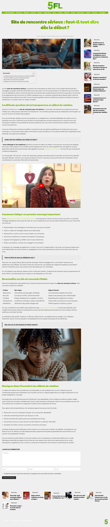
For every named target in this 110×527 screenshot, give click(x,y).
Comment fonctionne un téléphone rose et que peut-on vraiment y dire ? (100, 56)
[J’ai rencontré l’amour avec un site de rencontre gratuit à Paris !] (90, 495)
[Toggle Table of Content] (33, 73)
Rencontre (43, 36)
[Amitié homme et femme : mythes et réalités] (87, 43)
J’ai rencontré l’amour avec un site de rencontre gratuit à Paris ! (101, 498)
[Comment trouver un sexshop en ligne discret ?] (87, 98)
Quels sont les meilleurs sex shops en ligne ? (37, 497)
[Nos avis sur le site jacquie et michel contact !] (69, 495)
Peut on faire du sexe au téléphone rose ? (59, 497)
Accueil (38, 36)
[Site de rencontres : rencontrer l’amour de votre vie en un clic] (87, 66)
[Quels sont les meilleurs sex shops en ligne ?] (26, 495)
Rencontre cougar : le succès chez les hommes (16, 507)
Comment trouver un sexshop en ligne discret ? (99, 99)
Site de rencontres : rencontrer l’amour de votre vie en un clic (100, 67)
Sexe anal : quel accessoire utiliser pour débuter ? (15, 497)
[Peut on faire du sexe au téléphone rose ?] (47, 495)
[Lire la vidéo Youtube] (41, 185)
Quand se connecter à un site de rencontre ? (99, 78)
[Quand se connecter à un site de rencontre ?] (87, 77)
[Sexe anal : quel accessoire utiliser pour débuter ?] (5, 495)
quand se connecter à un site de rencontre (21, 218)
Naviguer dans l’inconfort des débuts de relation (16, 81)
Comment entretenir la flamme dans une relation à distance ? (100, 89)
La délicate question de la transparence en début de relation (19, 76)
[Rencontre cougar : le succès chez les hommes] (5, 506)
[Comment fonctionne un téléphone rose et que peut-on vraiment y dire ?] (87, 54)
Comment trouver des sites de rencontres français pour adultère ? (100, 111)
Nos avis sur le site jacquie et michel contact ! (79, 497)
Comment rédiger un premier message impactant (16, 77)
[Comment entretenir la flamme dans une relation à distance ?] (87, 87)
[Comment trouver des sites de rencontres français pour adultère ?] (87, 109)
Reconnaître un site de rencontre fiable (14, 79)
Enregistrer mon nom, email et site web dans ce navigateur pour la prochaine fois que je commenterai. (32, 473)
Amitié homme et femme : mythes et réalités (98, 44)
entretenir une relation (52, 149)
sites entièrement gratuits (48, 308)
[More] (77, 33)
